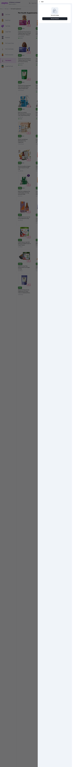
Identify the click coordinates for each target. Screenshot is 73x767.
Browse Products (55, 18)
